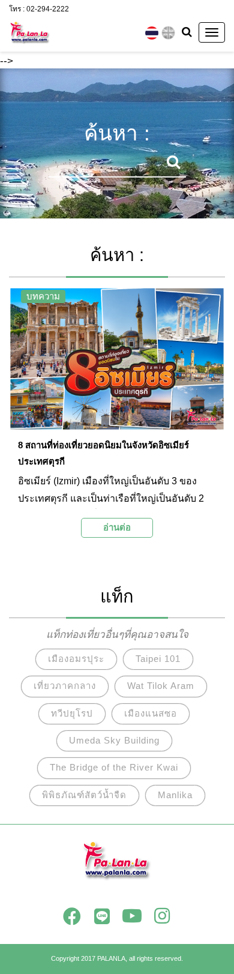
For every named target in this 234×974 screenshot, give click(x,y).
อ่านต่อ (117, 527)
